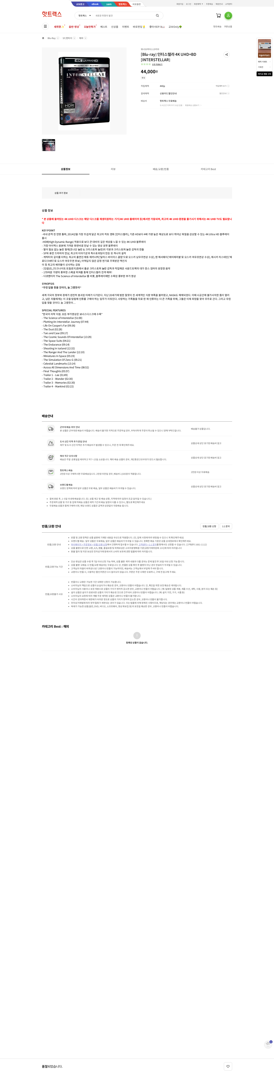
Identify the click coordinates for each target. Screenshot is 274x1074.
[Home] (43, 38)
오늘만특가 (90, 27)
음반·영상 (74, 27)
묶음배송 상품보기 (192, 105)
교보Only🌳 (175, 27)
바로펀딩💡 (139, 27)
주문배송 (209, 4)
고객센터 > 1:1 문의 (148, 544)
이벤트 (125, 27)
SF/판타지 (67, 38)
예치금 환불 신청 (264, 73)
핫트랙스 (82, 15)
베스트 (104, 27)
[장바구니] (218, 15)
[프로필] (228, 15)
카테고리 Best (208, 169)
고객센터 (228, 4)
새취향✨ (59, 27)
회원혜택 (197, 4)
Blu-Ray (52, 38)
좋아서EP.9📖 (157, 27)
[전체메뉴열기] (45, 26)
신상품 (114, 27)
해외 (81, 38)
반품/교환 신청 (209, 526)
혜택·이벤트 (262, 61)
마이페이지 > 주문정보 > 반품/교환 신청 (89, 544)
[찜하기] (228, 1066)
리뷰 (113, 169)
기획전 (260, 67)
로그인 (188, 4)
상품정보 (65, 169)
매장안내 (219, 4)
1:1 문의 (226, 526)
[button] (227, 55)
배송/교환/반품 (161, 169)
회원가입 (179, 4)
